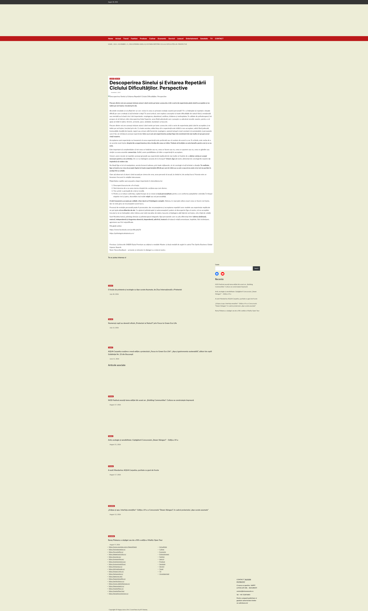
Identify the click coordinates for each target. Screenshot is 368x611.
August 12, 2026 (115, 514)
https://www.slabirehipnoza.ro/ (119, 584)
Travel (126, 39)
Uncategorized (164, 574)
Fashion (134, 39)
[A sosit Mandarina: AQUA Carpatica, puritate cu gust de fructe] (122, 455)
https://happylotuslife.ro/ (117, 579)
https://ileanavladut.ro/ (116, 586)
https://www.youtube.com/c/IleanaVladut (123, 547)
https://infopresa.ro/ (115, 566)
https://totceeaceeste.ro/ (117, 549)
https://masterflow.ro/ (116, 589)
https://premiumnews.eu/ (117, 562)
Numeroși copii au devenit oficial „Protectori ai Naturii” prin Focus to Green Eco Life (142, 323)
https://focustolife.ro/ (116, 552)
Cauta (217, 264)
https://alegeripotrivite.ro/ (117, 554)
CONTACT (219, 39)
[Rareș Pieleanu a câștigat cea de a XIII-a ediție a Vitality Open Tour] (122, 525)
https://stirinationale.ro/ (117, 569)
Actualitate (111, 506)
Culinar (152, 39)
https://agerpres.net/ (115, 576)
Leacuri (180, 39)
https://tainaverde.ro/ (116, 574)
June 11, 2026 (114, 359)
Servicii (171, 39)
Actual (118, 39)
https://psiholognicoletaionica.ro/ (122, 233)
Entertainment (192, 39)
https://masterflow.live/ (116, 591)
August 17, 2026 (115, 474)
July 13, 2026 (114, 327)
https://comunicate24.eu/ (117, 564)
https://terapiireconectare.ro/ (118, 594)
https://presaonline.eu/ (116, 559)
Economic (162, 39)
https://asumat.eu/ (115, 557)
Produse (143, 39)
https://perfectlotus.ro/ (116, 581)
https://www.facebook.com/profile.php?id (125, 230)
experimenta (161, 134)
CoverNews (134, 609)
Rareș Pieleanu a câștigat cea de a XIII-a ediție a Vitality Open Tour (237, 311)
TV (211, 39)
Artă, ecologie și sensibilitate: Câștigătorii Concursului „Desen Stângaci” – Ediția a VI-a (143, 440)
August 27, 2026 (115, 405)
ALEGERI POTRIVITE (12, 13)
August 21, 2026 (115, 444)
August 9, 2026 (115, 544)
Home (110, 39)
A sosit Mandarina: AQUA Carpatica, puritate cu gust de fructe (236, 299)
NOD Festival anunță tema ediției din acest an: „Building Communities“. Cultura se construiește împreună (151, 400)
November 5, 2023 (115, 92)
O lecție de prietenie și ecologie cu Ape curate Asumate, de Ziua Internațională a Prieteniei (145, 290)
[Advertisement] (184, 60)
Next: (137, 250)
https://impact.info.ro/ (116, 571)
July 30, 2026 (114, 294)
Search (256, 268)
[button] (259, 38)
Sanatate (204, 39)
